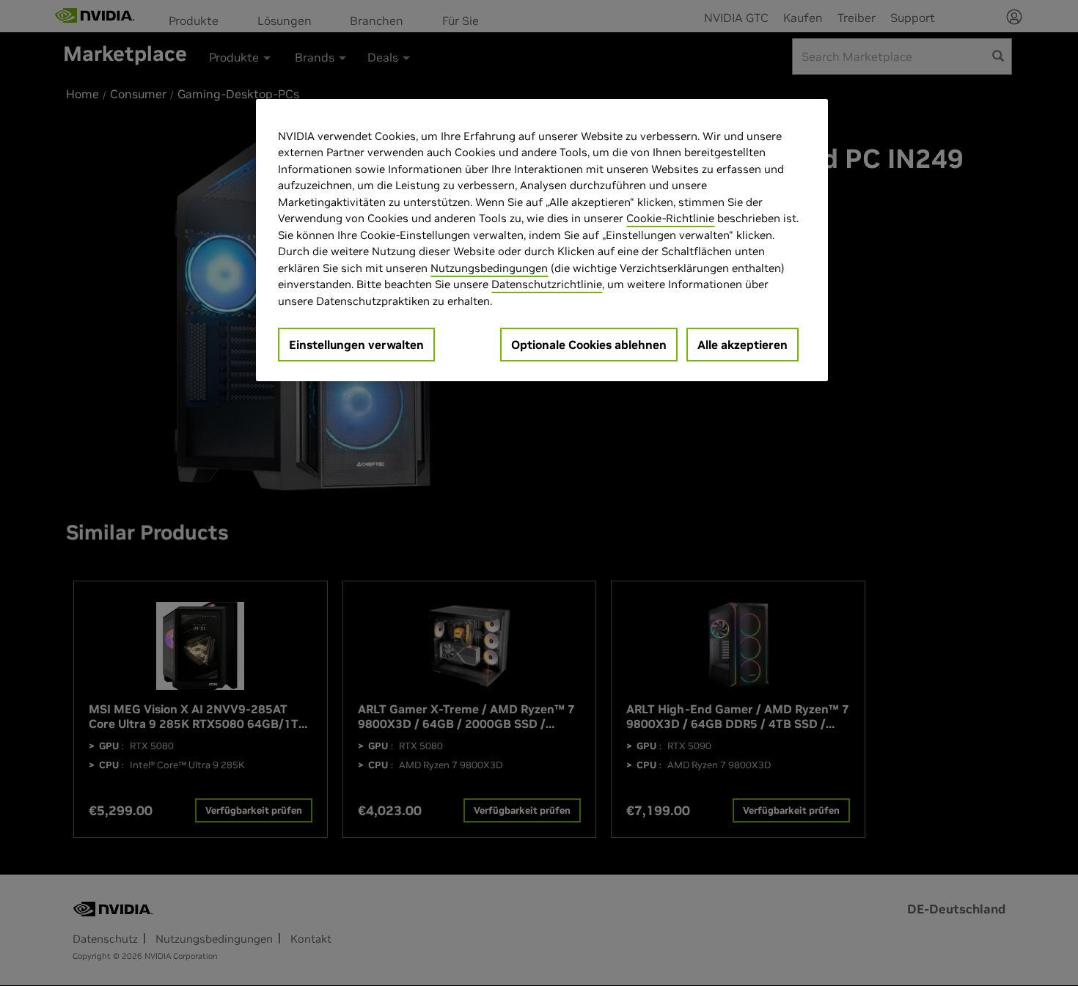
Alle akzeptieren (742, 344)
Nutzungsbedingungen (489, 268)
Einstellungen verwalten (356, 344)
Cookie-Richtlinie (670, 218)
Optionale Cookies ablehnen (589, 344)
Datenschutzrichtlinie (546, 284)
